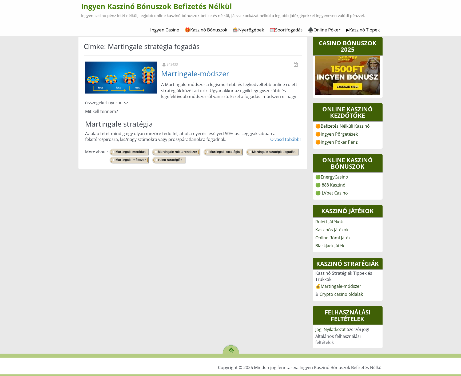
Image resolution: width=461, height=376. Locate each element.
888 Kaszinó (333, 185)
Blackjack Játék (329, 246)
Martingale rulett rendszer (177, 152)
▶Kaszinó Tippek (363, 30)
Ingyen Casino (164, 30)
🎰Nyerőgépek (248, 30)
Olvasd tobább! (285, 139)
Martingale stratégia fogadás (274, 152)
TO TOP (231, 348)
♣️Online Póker (324, 30)
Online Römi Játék (333, 238)
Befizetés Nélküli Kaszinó (345, 126)
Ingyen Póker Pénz (339, 142)
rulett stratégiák (170, 160)
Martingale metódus (131, 152)
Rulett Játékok (329, 222)
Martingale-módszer (195, 73)
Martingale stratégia (224, 152)
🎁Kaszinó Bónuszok (206, 30)
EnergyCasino (334, 177)
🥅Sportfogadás (286, 30)
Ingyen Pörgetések (339, 134)
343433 (172, 64)
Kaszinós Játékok (331, 230)
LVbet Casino (335, 193)
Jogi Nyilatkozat (330, 329)
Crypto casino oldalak (341, 294)
